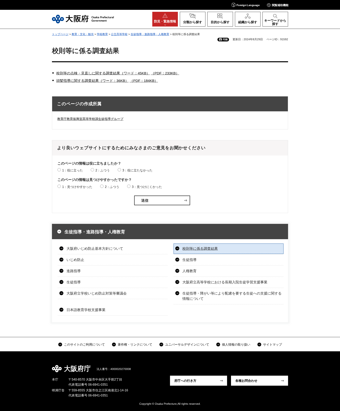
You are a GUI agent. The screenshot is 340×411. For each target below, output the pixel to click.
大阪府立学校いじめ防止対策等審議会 (97, 293)
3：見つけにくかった (147, 187)
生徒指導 (189, 260)
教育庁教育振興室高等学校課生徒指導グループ (90, 119)
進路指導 (74, 271)
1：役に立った (72, 170)
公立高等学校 (119, 34)
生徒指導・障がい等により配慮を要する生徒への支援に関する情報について (232, 296)
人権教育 (189, 271)
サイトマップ (272, 344)
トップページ (60, 34)
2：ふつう (102, 170)
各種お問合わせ (246, 380)
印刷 (225, 39)
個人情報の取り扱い (236, 344)
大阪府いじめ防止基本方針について (95, 249)
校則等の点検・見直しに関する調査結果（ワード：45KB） (103, 73)
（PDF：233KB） (165, 73)
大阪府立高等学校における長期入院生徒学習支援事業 (224, 282)
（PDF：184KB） (144, 81)
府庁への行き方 (185, 380)
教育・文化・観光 (83, 34)
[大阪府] (83, 19)
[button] (245, 5)
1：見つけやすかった (77, 187)
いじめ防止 (75, 260)
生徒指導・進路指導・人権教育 (150, 34)
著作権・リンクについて (135, 344)
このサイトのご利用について (84, 344)
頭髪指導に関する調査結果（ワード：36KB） (92, 81)
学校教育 (102, 34)
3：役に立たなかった (137, 170)
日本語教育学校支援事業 (86, 310)
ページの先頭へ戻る (290, 366)
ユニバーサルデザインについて (187, 344)
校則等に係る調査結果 (200, 249)
